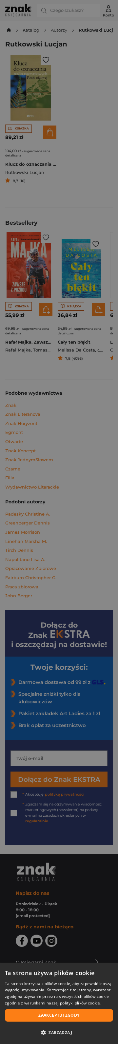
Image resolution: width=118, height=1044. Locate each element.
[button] (59, 1032)
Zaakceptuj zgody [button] (58, 1015)
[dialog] (59, 1003)
